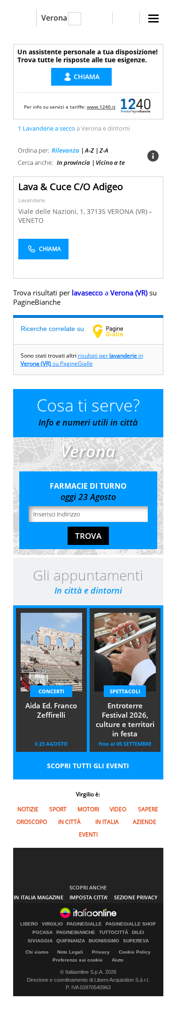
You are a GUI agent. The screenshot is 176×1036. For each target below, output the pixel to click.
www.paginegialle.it (115, 331)
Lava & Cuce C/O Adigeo (70, 186)
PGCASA (42, 932)
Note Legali (70, 952)
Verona (54, 18)
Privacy (101, 952)
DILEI (138, 932)
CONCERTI (51, 691)
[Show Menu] (153, 18)
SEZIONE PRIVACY (136, 897)
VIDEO (118, 809)
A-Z (89, 150)
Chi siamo (36, 952)
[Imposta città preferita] (24, 18)
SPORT (58, 809)
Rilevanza (65, 150)
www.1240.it (101, 106)
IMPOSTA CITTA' (88, 897)
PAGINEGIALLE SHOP (131, 924)
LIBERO (29, 924)
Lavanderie (31, 200)
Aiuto (117, 960)
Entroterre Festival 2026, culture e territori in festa (125, 719)
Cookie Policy (135, 952)
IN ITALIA (107, 822)
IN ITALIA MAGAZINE (38, 897)
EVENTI (88, 834)
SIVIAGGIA (40, 941)
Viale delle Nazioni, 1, (52, 211)
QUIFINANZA (70, 941)
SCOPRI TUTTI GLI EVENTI (88, 765)
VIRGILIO (52, 924)
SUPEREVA (136, 941)
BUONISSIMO (104, 941)
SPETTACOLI (125, 691)
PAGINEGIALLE (84, 924)
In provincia (73, 162)
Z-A (103, 150)
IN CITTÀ (69, 822)
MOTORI (88, 809)
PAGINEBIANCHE (75, 932)
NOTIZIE (27, 809)
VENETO (31, 220)
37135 (96, 211)
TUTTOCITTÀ (113, 932)
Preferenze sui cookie (78, 960)
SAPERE (148, 809)
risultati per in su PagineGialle (82, 359)
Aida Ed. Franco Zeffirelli (51, 710)
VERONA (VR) (128, 211)
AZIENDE (144, 822)
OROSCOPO (31, 822)
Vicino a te (110, 162)
